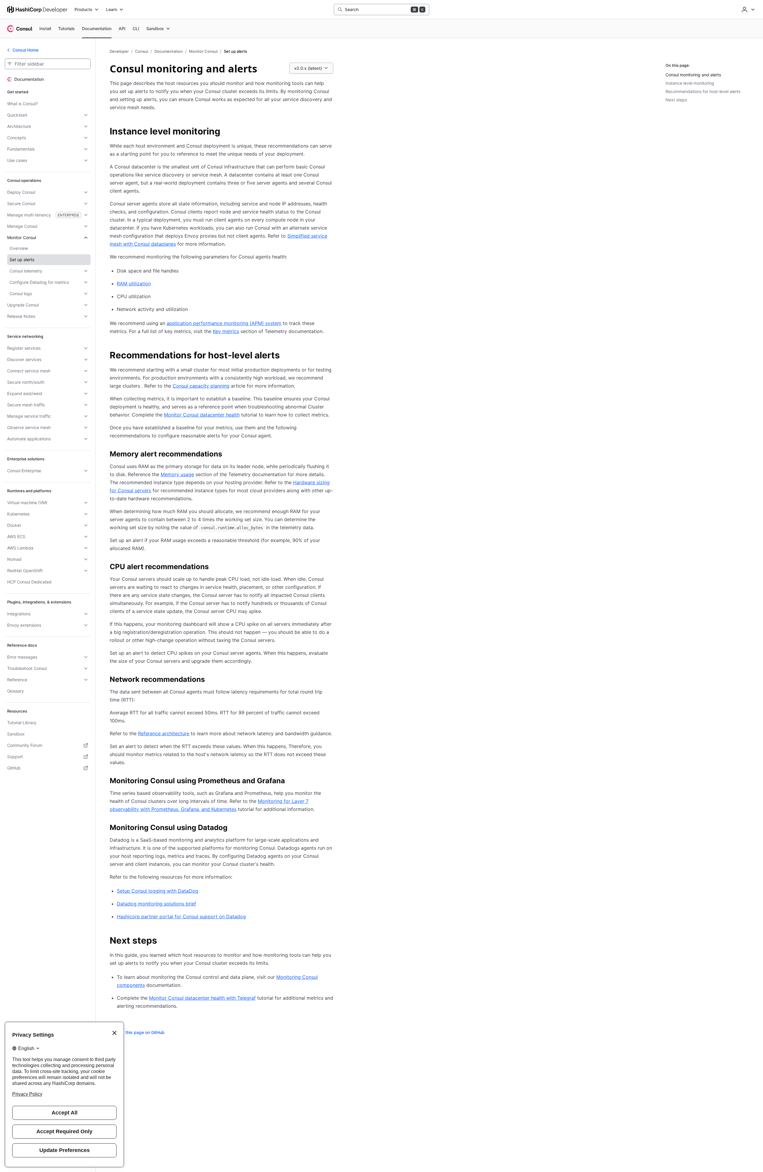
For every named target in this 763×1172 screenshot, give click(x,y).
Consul (141, 51)
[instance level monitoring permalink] (226, 132)
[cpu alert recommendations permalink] (214, 567)
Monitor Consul (203, 51)
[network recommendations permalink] (210, 680)
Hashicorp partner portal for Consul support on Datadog (181, 916)
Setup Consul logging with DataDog (157, 891)
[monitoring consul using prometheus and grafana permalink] (290, 781)
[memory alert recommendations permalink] (228, 455)
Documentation (168, 51)
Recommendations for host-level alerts (703, 91)
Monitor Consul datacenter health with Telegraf (202, 998)
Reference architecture (163, 733)
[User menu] (747, 9)
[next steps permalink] (163, 941)
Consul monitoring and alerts (693, 74)
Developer (119, 51)
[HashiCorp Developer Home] (37, 9)
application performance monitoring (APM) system (224, 323)
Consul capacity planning (201, 386)
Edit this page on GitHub (141, 1032)
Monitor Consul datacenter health (202, 415)
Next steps (676, 99)
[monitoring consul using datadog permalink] (233, 828)
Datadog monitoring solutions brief (156, 904)
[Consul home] (19, 28)
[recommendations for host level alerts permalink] (285, 356)
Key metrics (226, 331)
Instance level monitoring (690, 83)
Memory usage (177, 474)
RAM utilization (134, 284)
